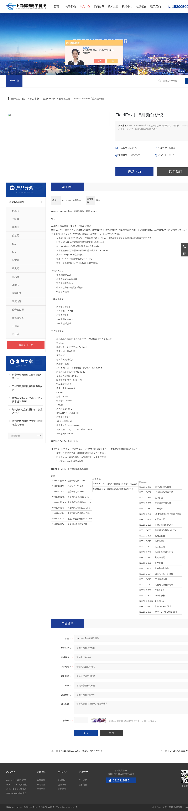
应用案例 (41, 784)
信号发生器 (64, 98)
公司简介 (62, 780)
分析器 (15, 219)
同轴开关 (16, 293)
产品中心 (84, 6)
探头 (14, 252)
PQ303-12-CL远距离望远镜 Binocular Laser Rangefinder (16, 785)
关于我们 (70, 6)
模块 (14, 244)
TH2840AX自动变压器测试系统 (16, 794)
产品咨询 (134, 172)
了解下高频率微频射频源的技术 (27, 388)
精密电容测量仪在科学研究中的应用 (27, 376)
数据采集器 (18, 318)
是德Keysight (49, 98)
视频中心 (127, 6)
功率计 (15, 227)
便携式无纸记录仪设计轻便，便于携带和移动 (27, 400)
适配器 (15, 285)
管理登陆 (178, 807)
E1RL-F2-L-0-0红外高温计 (16, 789)
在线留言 (141, 6)
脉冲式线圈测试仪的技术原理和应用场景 (27, 423)
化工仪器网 (168, 807)
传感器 (15, 235)
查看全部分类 (26, 345)
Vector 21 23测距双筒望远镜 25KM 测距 (16, 780)
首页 (56, 6)
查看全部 (15, 435)
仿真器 (15, 211)
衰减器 (15, 276)
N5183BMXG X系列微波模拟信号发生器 (82, 751)
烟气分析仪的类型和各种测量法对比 (27, 411)
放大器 (15, 268)
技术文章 (113, 6)
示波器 (15, 334)
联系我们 (155, 6)
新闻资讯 (99, 6)
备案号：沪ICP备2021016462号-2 (63, 807)
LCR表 (15, 260)
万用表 (15, 326)
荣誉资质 (62, 789)
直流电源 (16, 301)
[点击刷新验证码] (98, 720)
